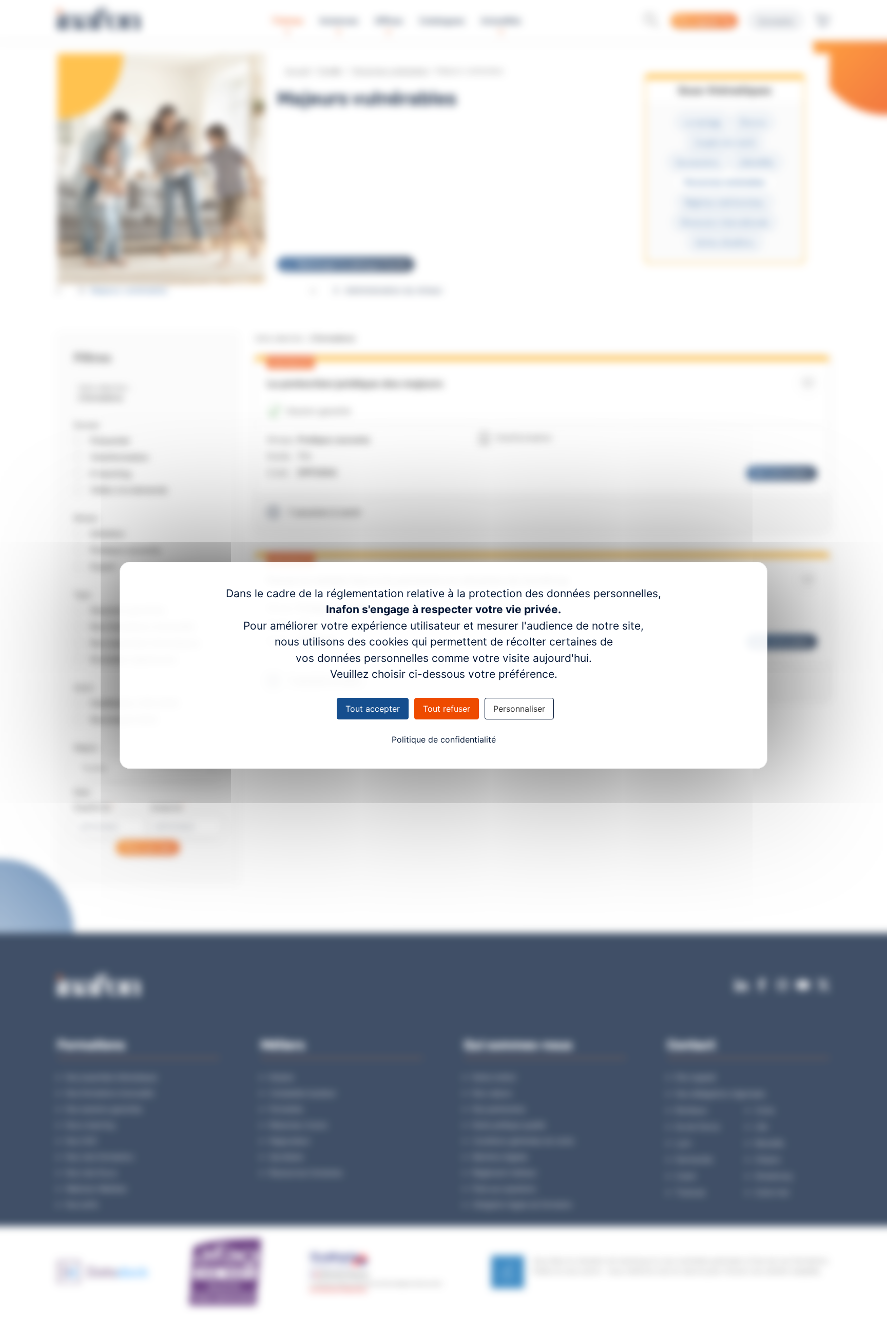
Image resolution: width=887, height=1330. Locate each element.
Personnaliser (519, 709)
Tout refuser (446, 709)
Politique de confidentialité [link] (444, 739)
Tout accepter (372, 709)
